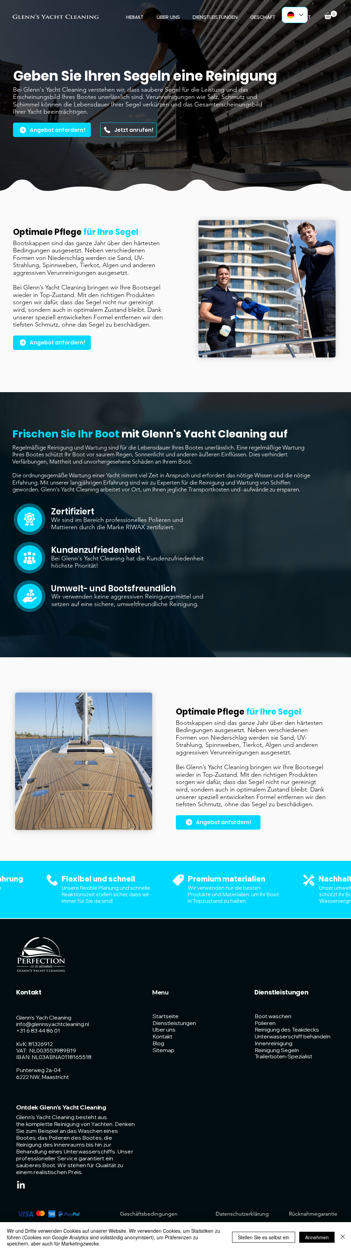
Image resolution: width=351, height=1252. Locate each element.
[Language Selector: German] (295, 15)
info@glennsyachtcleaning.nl (52, 1024)
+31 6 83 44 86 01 (38, 1030)
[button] (330, 15)
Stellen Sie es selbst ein (263, 1237)
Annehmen (317, 1237)
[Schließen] (343, 1237)
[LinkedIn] (21, 1185)
